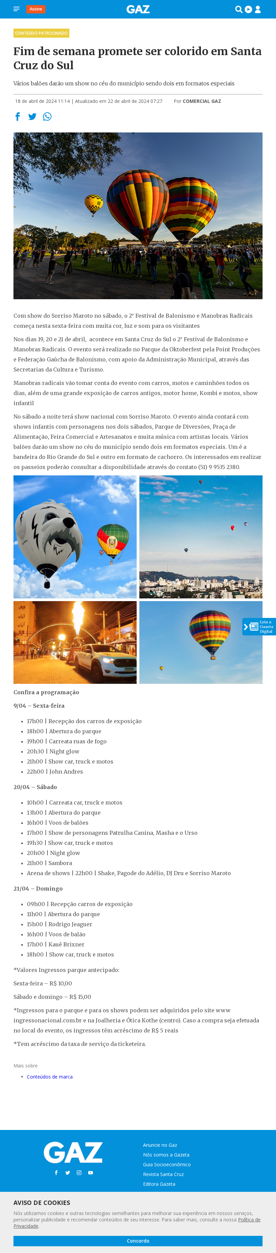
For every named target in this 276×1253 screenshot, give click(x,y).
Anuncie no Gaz (160, 1145)
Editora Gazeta (159, 1184)
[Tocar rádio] (248, 9)
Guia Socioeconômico (167, 1164)
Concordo (138, 1241)
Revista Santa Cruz (163, 1174)
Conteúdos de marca (50, 1076)
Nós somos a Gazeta (166, 1154)
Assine (36, 9)
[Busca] (239, 9)
